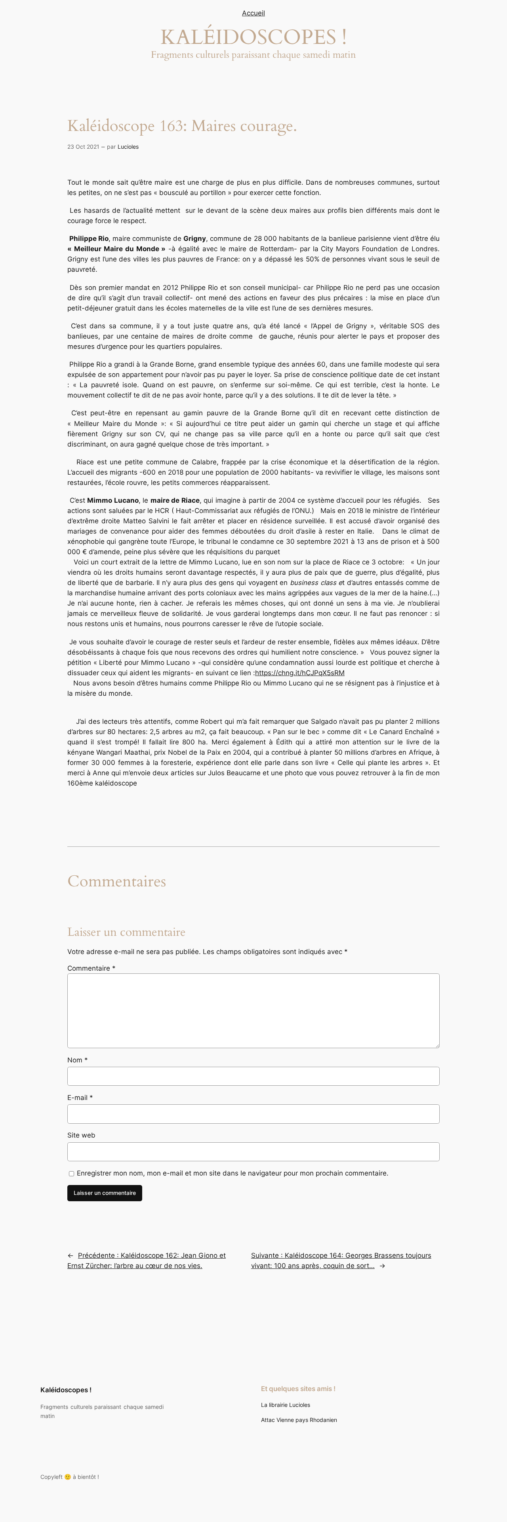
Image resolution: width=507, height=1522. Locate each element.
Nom (77, 1060)
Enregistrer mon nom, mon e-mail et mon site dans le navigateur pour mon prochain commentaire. (233, 1173)
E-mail (80, 1098)
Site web (81, 1135)
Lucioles (128, 146)
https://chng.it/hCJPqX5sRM (300, 673)
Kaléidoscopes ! (65, 1390)
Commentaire (91, 968)
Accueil (253, 13)
